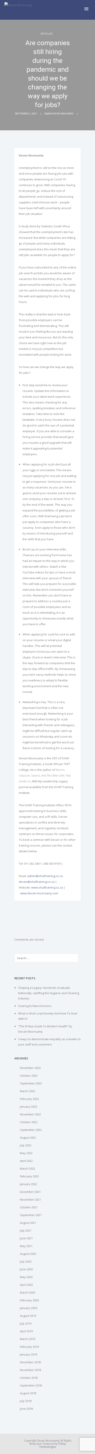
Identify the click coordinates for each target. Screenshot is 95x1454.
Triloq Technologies (52, 1445)
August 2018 (28, 1393)
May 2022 (26, 1153)
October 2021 (29, 1207)
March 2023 (27, 1091)
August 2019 (28, 1316)
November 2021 (30, 1199)
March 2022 (27, 1169)
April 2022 (26, 1161)
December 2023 (30, 1068)
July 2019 (25, 1323)
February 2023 (29, 1099)
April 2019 (26, 1331)
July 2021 (25, 1230)
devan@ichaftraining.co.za (37, 882)
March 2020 (27, 1292)
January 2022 (28, 1184)
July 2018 (25, 1401)
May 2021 (26, 1246)
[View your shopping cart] (79, 10)
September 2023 (31, 1083)
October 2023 (29, 1076)
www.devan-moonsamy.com (39, 893)
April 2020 (26, 1285)
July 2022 (25, 1145)
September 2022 (31, 1130)
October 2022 (29, 1122)
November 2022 (30, 1114)
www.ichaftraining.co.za (47, 887)
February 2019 (29, 1347)
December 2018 (30, 1362)
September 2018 (31, 1385)
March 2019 (27, 1339)
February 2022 (29, 1176)
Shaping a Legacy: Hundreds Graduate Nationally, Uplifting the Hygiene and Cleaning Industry (48, 993)
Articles (46, 33)
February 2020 (29, 1300)
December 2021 (30, 1192)
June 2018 (26, 1409)
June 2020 (26, 1269)
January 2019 (28, 1354)
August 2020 (28, 1254)
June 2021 (26, 1238)
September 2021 (31, 1215)
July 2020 (25, 1261)
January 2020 (28, 1308)
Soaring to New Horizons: (35, 1006)
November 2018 (30, 1370)
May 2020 (26, 1277)
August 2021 (28, 1223)
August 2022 (28, 1138)
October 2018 (29, 1378)
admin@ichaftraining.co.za (45, 876)
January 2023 (28, 1107)
